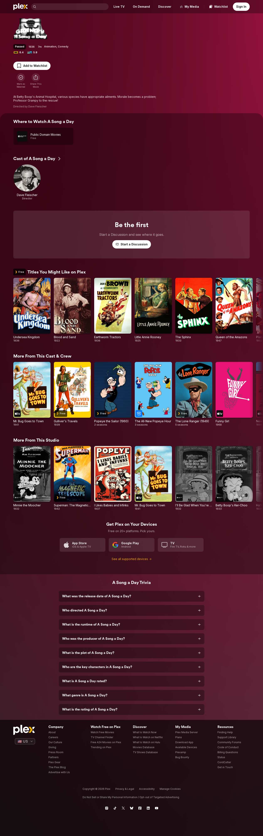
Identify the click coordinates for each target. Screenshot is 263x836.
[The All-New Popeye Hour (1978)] (153, 394)
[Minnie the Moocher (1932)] (32, 478)
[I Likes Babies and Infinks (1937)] (112, 478)
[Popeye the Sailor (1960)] (112, 394)
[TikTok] (115, 808)
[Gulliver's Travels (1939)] (72, 394)
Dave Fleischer (37, 106)
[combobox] (73, 6)
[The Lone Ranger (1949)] (193, 394)
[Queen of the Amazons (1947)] (234, 310)
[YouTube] (156, 808)
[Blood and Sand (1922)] (72, 310)
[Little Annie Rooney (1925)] (153, 310)
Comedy (63, 46)
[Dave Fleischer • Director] (27, 182)
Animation (50, 46)
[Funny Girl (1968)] (234, 394)
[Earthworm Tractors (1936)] (112, 310)
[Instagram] (106, 808)
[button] (35, 80)
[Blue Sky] (131, 808)
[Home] (20, 6)
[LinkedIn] (148, 808)
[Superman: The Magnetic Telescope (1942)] (72, 478)
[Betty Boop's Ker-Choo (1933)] (234, 478)
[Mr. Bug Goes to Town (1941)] (32, 394)
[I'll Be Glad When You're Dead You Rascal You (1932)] (193, 478)
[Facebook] (140, 808)
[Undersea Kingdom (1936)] (32, 310)
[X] (123, 808)
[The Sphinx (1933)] (193, 310)
